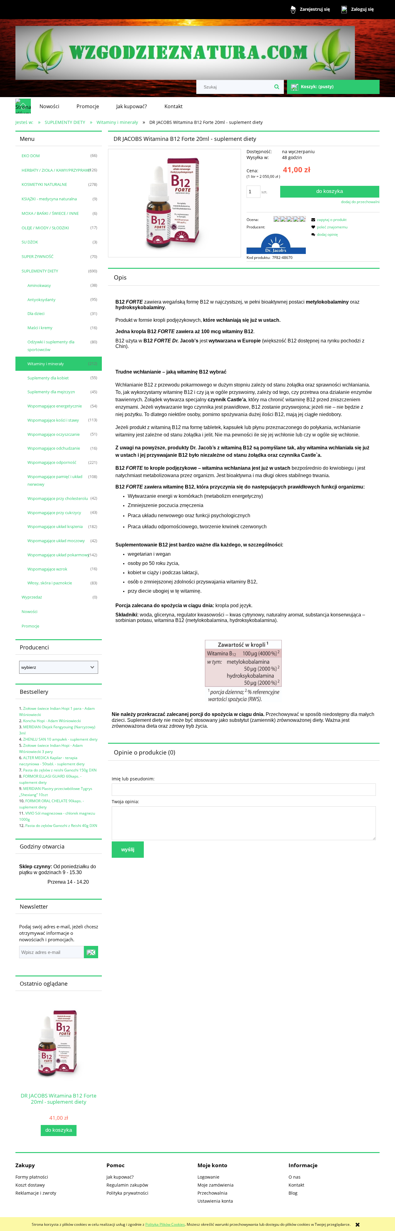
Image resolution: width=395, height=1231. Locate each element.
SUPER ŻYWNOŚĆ (37, 256)
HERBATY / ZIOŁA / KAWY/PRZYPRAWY (56, 170)
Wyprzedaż (32, 597)
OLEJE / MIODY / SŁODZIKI (45, 228)
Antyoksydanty (41, 299)
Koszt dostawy (30, 1185)
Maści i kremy (39, 327)
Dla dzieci (35, 313)
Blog (293, 1193)
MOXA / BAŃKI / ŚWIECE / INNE (50, 213)
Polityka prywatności (127, 1193)
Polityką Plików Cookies (165, 1224)
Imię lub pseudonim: (133, 779)
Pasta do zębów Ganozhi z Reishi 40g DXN (61, 825)
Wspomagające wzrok (47, 569)
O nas (295, 1177)
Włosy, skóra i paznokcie (49, 583)
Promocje (30, 626)
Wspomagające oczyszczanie (53, 434)
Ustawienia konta (215, 1201)
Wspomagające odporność (51, 462)
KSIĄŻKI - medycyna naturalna (49, 199)
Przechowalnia (212, 1193)
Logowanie (208, 1177)
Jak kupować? (120, 1177)
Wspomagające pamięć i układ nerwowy (54, 480)
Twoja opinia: (125, 801)
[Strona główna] (185, 50)
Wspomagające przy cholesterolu (57, 498)
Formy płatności (31, 1177)
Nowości (29, 611)
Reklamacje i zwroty (35, 1193)
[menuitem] (49, 106)
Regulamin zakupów (127, 1185)
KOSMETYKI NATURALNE (44, 184)
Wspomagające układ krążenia (55, 526)
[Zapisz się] (91, 952)
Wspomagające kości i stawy (53, 420)
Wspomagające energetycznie (54, 406)
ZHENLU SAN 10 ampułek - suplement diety (60, 739)
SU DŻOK (30, 242)
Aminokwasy (39, 285)
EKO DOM (31, 155)
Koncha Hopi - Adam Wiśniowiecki (52, 720)
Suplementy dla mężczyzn (51, 392)
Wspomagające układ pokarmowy (58, 555)
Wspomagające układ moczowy (56, 540)
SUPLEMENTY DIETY (40, 271)
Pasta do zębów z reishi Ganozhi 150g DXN (60, 770)
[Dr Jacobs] (276, 242)
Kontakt (296, 1185)
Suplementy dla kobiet (48, 378)
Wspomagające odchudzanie (53, 448)
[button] (328, 219)
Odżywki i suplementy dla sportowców (50, 345)
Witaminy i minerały (45, 363)
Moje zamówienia (216, 1185)
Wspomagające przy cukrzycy (54, 512)
